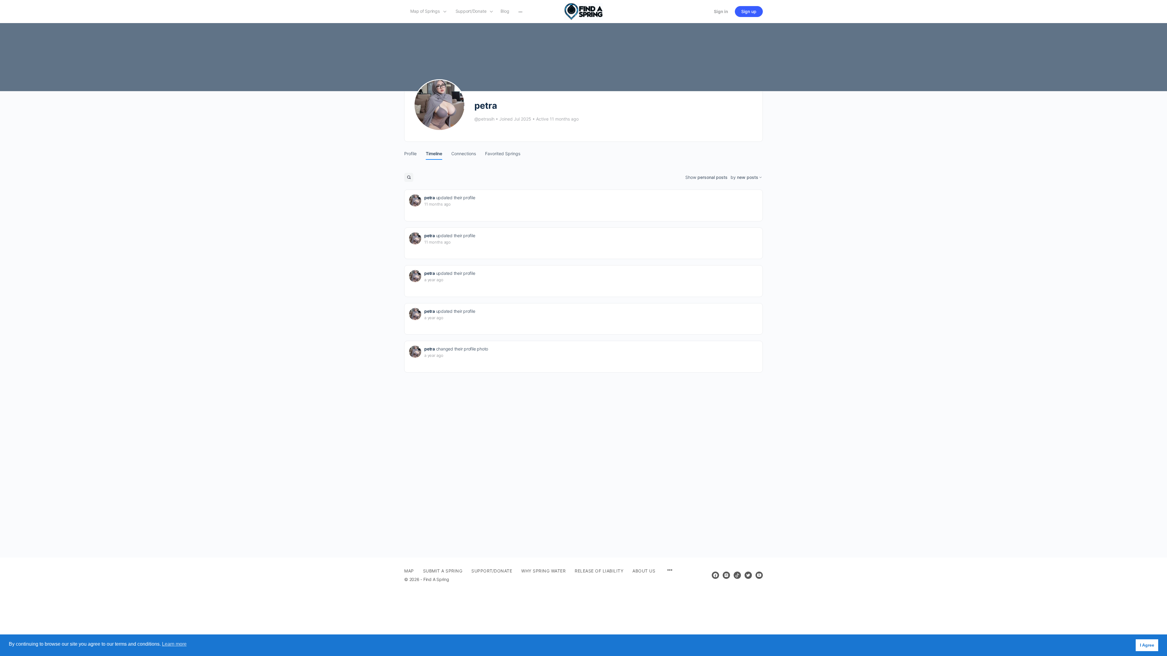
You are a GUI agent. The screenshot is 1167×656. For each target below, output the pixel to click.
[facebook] (715, 575)
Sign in (721, 11)
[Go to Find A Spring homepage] (583, 11)
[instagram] (726, 575)
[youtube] (759, 575)
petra (429, 197)
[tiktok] (737, 575)
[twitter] (748, 575)
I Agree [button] (1147, 645)
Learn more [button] (174, 644)
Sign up (748, 11)
